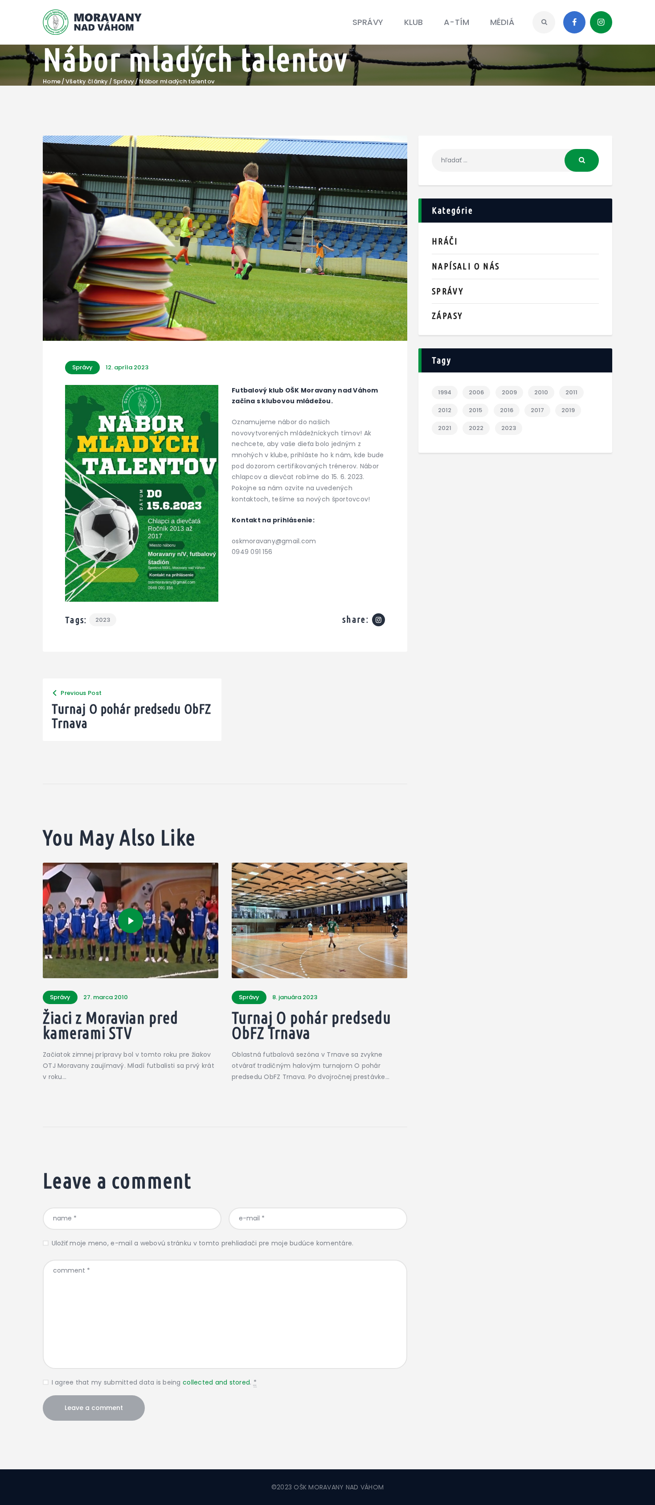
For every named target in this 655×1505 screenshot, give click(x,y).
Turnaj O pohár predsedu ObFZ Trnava (311, 1025)
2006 (476, 392)
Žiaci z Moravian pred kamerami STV (110, 1025)
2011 (571, 392)
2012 (444, 410)
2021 (444, 428)
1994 (444, 392)
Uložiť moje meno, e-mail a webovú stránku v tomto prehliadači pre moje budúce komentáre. (202, 1243)
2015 (475, 410)
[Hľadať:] (515, 160)
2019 (568, 410)
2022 (476, 428)
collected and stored (216, 1382)
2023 (102, 620)
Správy (124, 82)
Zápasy (447, 315)
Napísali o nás (466, 266)
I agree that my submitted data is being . (154, 1382)
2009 (509, 392)
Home (52, 82)
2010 (541, 392)
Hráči (445, 241)
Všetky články (87, 81)
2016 (506, 410)
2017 (537, 410)
